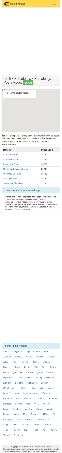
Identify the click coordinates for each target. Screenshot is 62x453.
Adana (6, 351)
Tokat (5, 429)
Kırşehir (18, 403)
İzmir (17, 393)
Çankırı (29, 372)
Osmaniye (8, 419)
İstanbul (7, 393)
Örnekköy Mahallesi (12, 173)
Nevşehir (35, 414)
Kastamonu (29, 398)
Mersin (6, 414)
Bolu (44, 367)
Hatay (32, 388)
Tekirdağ (47, 424)
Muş (25, 414)
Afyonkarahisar (33, 351)
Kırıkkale (53, 398)
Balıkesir (25, 361)
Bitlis (36, 367)
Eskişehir (19, 382)
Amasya (18, 356)
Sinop (6, 424)
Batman (46, 361)
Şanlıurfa (25, 424)
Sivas (15, 424)
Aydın (15, 361)
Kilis (28, 403)
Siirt (49, 419)
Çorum (40, 372)
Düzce (19, 377)
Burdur (53, 367)
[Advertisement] (31, 41)
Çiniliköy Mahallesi (11, 159)
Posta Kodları (18, 3)
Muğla (16, 414)
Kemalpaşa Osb (10, 164)
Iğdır (41, 388)
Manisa (39, 408)
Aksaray (7, 356)
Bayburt (6, 367)
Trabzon (16, 429)
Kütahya (17, 408)
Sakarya (28, 419)
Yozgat (6, 435)
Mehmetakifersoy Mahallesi (15, 168)
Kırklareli (7, 403)
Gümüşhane (9, 388)
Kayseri (41, 398)
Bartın (36, 361)
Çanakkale (17, 372)
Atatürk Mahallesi (11, 154)
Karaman (7, 398)
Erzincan (50, 377)
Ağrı (46, 351)
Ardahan (51, 356)
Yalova (54, 429)
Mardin (50, 408)
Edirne (29, 377)
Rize (19, 419)
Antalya (40, 356)
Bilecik (17, 367)
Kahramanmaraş (30, 393)
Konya (6, 408)
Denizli (50, 372)
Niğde (46, 414)
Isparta (50, 388)
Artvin (6, 361)
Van (45, 429)
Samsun (40, 419)
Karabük (46, 393)
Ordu (55, 414)
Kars (18, 398)
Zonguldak (18, 435)
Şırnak (36, 424)
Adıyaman (17, 351)
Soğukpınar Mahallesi (13, 183)
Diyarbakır (8, 377)
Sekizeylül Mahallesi (12, 178)
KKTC (36, 403)
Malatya (28, 408)
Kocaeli (46, 403)
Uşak (36, 429)
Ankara (29, 356)
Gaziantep (32, 382)
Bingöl (27, 367)
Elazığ (39, 377)
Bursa (6, 372)
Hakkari (22, 388)
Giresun (44, 382)
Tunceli (27, 429)
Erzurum (7, 382)
